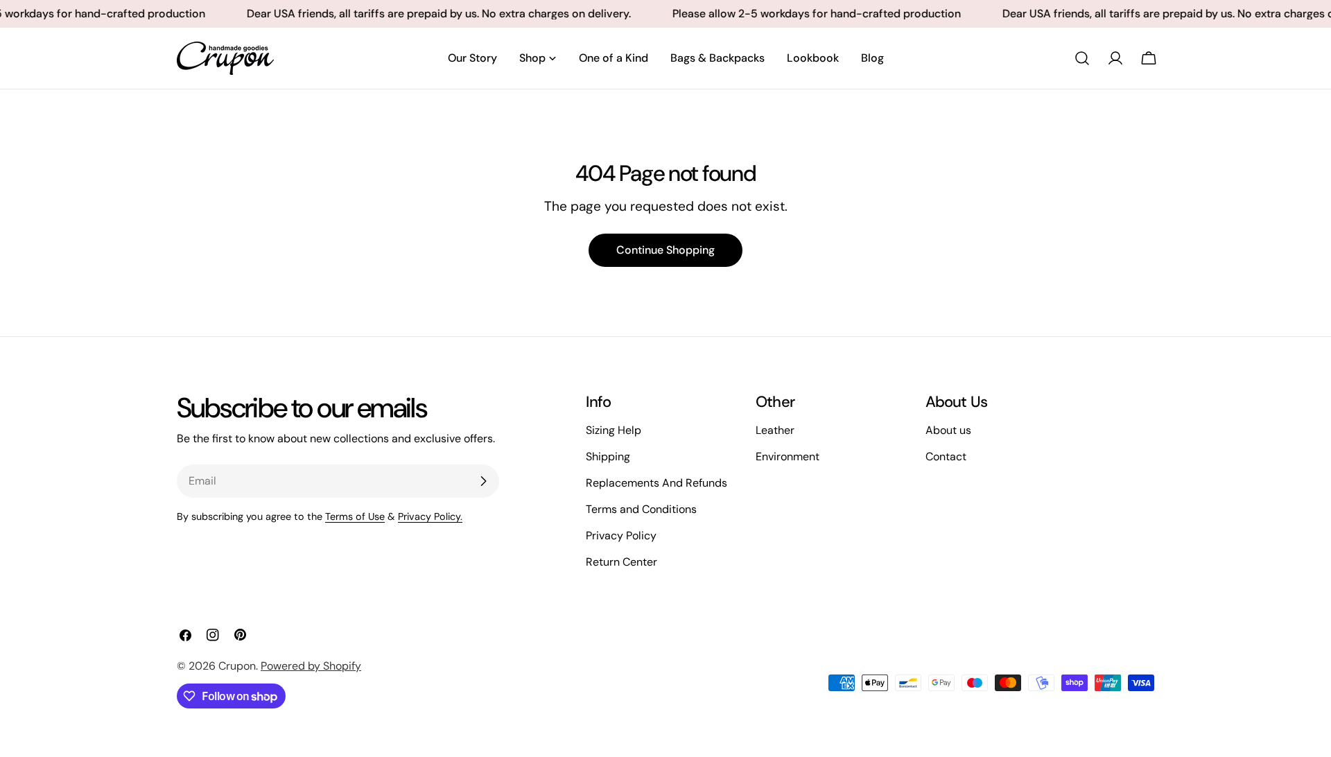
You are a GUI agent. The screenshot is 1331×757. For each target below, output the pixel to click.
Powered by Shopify (311, 666)
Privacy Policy (621, 535)
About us (948, 430)
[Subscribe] (483, 481)
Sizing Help (613, 430)
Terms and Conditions (641, 509)
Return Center (621, 562)
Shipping (608, 456)
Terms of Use (355, 516)
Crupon (237, 666)
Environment (787, 456)
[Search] (1082, 58)
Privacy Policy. (430, 516)
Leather (775, 430)
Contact (945, 456)
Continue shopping (665, 250)
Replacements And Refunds (656, 483)
